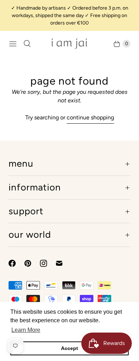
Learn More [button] (25, 330)
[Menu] (13, 43)
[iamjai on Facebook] (16, 263)
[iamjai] (69, 43)
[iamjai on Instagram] (48, 263)
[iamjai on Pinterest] (32, 263)
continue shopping (90, 117)
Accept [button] (69, 348)
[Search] (27, 43)
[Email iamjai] (63, 263)
